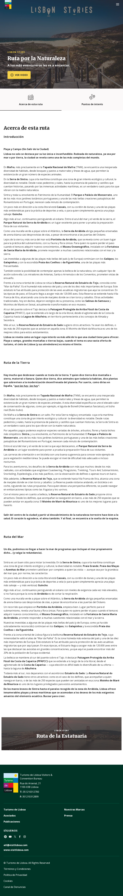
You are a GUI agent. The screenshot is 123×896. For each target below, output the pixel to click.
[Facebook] (20, 836)
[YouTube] (10, 836)
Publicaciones (12, 821)
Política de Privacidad (15, 875)
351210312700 (31, 791)
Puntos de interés (92, 104)
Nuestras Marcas (74, 809)
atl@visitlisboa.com (15, 845)
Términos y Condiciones (17, 869)
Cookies (8, 881)
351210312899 (30, 796)
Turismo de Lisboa (15, 809)
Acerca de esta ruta (31, 104)
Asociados (10, 815)
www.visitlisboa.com (16, 850)
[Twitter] (15, 836)
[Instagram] (24, 836)
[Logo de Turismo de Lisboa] (8, 4)
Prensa (68, 815)
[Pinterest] (5, 836)
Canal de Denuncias (15, 887)
